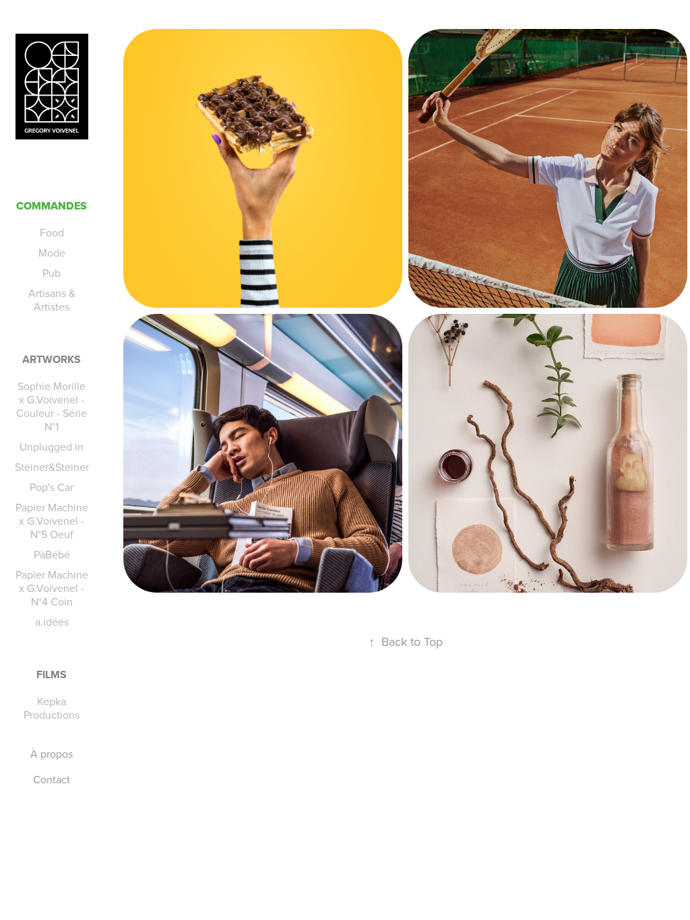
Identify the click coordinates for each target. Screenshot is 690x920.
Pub (51, 272)
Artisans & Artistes (51, 300)
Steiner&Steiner (52, 466)
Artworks (51, 359)
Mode (51, 252)
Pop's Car (51, 487)
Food (52, 232)
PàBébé (52, 554)
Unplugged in (52, 446)
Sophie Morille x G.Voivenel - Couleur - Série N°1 (51, 406)
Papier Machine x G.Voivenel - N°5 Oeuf (51, 520)
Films (51, 674)
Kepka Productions (52, 708)
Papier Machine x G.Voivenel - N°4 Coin (51, 588)
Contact (51, 779)
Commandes (51, 205)
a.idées (52, 621)
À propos (51, 753)
